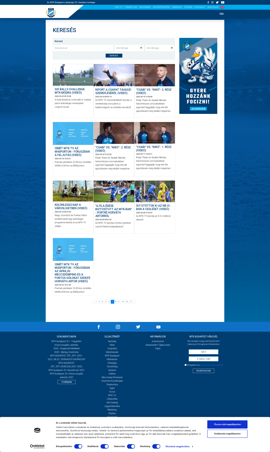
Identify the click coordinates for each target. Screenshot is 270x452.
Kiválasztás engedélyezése (227, 433)
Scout (112, 391)
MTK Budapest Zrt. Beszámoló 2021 (67, 370)
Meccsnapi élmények (112, 377)
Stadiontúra (112, 384)
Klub (135, 57)
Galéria (135, 65)
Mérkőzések (135, 48)
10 (123, 302)
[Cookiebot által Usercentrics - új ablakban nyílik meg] (37, 446)
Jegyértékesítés (161, 7)
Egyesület (199, 7)
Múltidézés (112, 359)
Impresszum (158, 341)
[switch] (105, 446)
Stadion (188, 7)
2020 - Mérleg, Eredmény (66, 352)
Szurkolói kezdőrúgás (112, 381)
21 (131, 302)
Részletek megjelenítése (178, 446)
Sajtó (112, 388)
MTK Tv (118, 7)
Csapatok (135, 40)
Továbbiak (66, 382)
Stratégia (112, 363)
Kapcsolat (213, 7)
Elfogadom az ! (204, 365)
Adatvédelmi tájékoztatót (211, 365)
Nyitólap (135, 23)
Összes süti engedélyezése (227, 424)
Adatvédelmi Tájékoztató (158, 345)
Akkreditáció (135, 83)
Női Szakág (145, 7)
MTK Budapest (112, 355)
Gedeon (112, 370)
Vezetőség (112, 366)
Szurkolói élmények (135, 74)
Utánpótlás (131, 7)
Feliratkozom (203, 371)
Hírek (135, 31)
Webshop (177, 7)
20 (127, 302)
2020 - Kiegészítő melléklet (66, 348)
